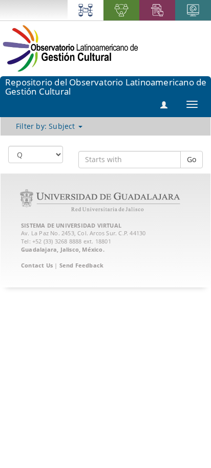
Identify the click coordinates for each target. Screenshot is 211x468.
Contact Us (37, 265)
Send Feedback (81, 265)
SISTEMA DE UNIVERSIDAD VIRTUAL (71, 225)
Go (191, 159)
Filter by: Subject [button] (46, 126)
